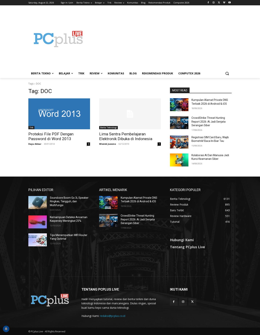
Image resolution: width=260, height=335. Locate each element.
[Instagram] (213, 3)
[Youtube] (229, 3)
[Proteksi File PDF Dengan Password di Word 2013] (59, 113)
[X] (219, 3)
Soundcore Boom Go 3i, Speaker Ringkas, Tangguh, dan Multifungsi (69, 201)
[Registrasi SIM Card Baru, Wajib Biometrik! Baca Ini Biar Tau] (179, 142)
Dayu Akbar (34, 143)
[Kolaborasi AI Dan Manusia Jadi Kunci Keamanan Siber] (179, 159)
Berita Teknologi (108, 127)
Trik (31, 127)
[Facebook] (208, 3)
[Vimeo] (224, 3)
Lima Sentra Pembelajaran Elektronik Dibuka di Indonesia (125, 136)
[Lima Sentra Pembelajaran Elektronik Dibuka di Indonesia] (130, 113)
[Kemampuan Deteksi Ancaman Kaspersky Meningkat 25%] (37, 221)
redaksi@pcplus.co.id (112, 316)
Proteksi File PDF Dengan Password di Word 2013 (50, 136)
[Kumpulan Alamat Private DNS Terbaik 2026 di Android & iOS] (179, 104)
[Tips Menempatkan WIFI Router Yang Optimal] (37, 239)
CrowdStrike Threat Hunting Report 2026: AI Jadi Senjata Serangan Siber (208, 121)
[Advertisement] (160, 39)
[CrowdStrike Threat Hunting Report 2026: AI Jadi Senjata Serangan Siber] (179, 122)
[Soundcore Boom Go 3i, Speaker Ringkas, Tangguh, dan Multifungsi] (37, 202)
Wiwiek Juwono (107, 143)
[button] (227, 73)
